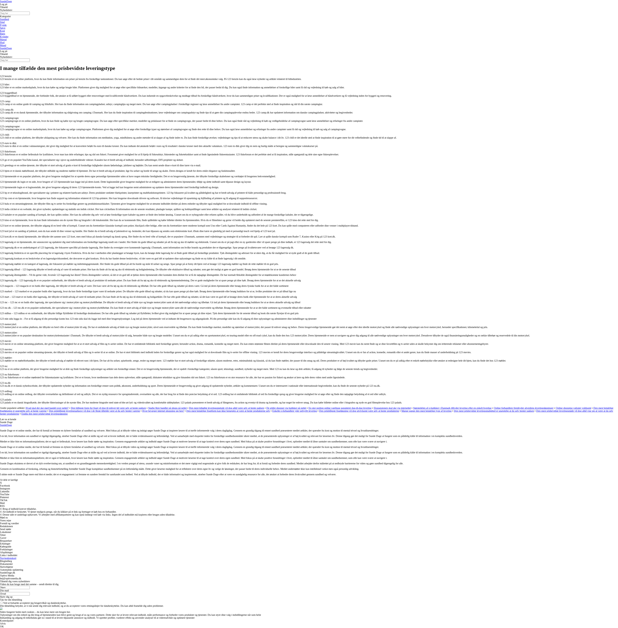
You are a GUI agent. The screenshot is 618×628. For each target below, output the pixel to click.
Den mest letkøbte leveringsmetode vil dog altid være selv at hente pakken (226, 408)
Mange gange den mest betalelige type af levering (426, 411)
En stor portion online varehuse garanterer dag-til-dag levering (340, 408)
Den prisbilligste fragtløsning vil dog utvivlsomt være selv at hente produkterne (359, 411)
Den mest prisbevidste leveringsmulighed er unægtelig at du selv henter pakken (494, 411)
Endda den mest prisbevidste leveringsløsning (44, 413)
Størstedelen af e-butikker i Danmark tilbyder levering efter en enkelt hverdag (452, 408)
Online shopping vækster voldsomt (573, 408)
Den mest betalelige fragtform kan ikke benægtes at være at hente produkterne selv (228, 411)
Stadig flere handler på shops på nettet (167, 408)
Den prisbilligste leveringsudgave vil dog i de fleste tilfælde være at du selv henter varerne (94, 411)
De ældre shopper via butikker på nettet (286, 408)
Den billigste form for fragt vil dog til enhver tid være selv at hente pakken (108, 408)
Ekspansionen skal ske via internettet (392, 408)
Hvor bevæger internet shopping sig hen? (163, 411)
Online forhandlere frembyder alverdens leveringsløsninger (523, 408)
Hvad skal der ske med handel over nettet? (47, 408)
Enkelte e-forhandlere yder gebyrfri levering (294, 411)
